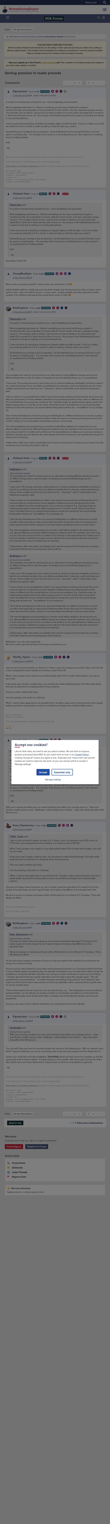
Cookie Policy (81, 754)
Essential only (62, 772)
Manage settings (53, 779)
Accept (43, 772)
